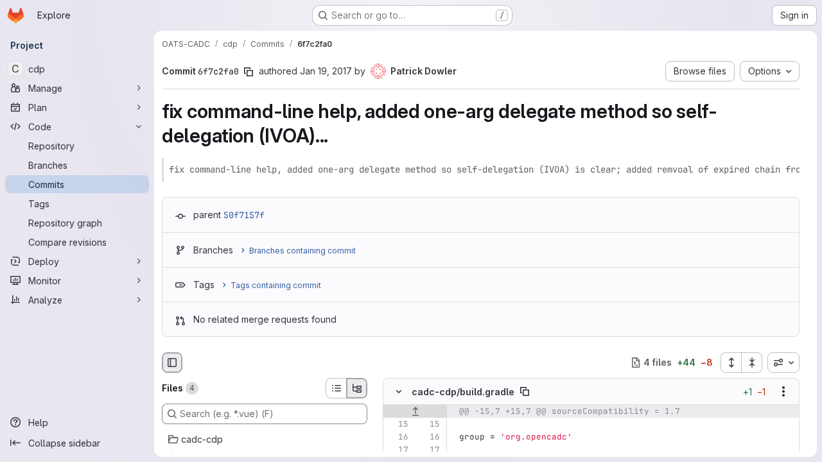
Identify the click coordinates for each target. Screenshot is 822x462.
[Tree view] (357, 388)
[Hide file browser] (172, 362)
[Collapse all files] (752, 362)
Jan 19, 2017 (326, 70)
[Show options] (783, 391)
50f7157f (244, 215)
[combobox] (783, 362)
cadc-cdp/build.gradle (463, 391)
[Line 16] (397, 437)
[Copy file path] (524, 391)
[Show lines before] (415, 411)
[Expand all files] (731, 362)
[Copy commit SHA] (248, 72)
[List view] (336, 388)
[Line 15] (397, 424)
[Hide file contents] (399, 391)
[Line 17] (397, 449)
